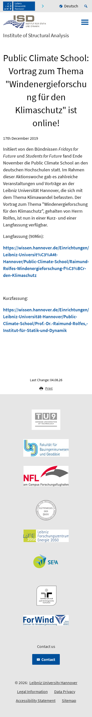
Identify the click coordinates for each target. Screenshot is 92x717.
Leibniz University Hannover (53, 682)
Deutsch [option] (71, 5)
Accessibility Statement (35, 700)
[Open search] (86, 6)
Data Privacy (64, 691)
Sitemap (69, 700)
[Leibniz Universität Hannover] (19, 6)
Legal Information (32, 691)
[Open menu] (85, 23)
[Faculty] (42, 6)
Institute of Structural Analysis (36, 35)
